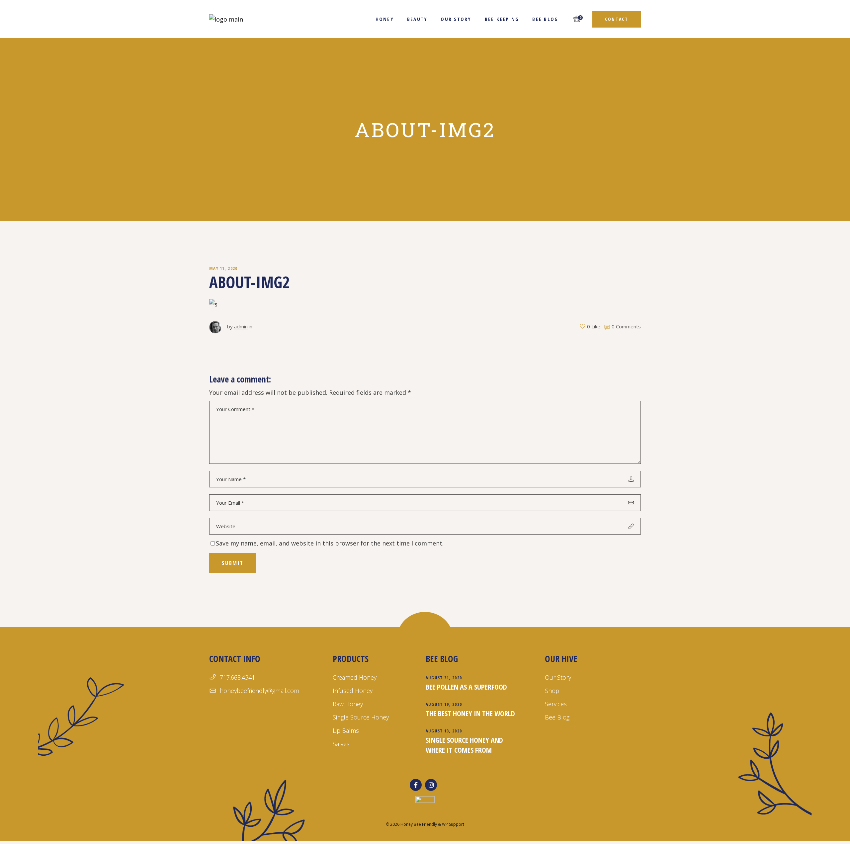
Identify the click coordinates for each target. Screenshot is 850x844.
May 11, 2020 (223, 268)
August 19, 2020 (444, 704)
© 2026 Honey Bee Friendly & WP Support (425, 824)
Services (556, 704)
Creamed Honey (355, 677)
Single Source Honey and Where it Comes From (464, 745)
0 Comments (626, 326)
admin (241, 326)
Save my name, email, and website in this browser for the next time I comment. (330, 543)
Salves (341, 744)
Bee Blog (557, 717)
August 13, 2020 (444, 731)
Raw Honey (348, 704)
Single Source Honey (361, 717)
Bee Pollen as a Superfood (466, 687)
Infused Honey (353, 691)
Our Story (558, 677)
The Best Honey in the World (470, 713)
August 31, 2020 (444, 678)
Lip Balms (346, 730)
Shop (552, 691)
